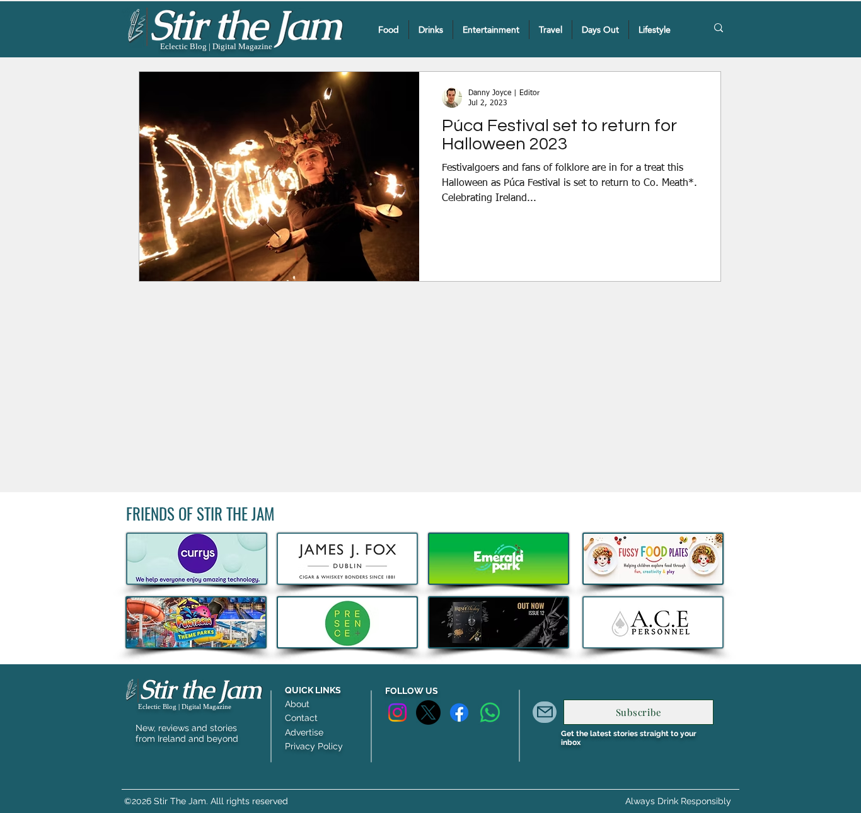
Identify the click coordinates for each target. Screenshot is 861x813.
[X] (428, 712)
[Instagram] (397, 712)
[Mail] (545, 712)
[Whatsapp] (490, 712)
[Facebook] (459, 712)
